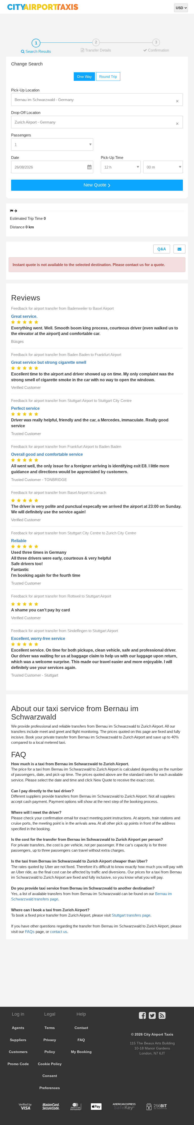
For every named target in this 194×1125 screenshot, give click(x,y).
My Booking (81, 1052)
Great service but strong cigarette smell (48, 362)
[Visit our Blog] (162, 1017)
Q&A (161, 249)
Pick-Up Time (112, 157)
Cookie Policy (50, 1064)
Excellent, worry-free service (38, 638)
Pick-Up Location (25, 90)
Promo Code (18, 1064)
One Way (84, 77)
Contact (81, 1028)
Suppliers (18, 1040)
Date (15, 157)
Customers (18, 1052)
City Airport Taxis (158, 1034)
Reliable (19, 541)
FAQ (81, 1040)
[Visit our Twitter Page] (152, 1017)
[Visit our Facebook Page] (142, 1017)
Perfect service (25, 408)
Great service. (24, 316)
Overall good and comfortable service (47, 454)
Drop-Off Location (25, 112)
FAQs (30, 931)
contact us (58, 931)
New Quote (96, 184)
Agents (18, 1028)
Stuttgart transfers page (131, 915)
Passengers (21, 135)
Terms (49, 1028)
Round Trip (108, 77)
